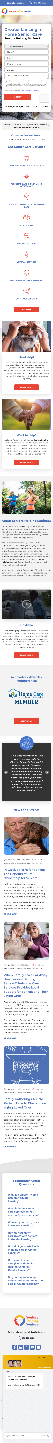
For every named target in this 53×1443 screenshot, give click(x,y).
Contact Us (26, 721)
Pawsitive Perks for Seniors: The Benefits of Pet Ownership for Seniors (24, 874)
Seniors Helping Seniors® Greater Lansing (26, 1332)
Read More (10, 914)
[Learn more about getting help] (26, 336)
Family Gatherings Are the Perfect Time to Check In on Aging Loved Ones (25, 1103)
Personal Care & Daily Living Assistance (26, 185)
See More (26, 309)
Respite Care (26, 225)
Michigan (27, 124)
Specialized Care (26, 243)
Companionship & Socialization (26, 165)
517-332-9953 (40, 3)
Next (47, 772)
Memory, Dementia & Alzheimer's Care (26, 205)
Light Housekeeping (27, 299)
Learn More (26, 387)
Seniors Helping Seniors (32, 909)
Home (7, 124)
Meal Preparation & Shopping (26, 280)
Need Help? (26, 357)
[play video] (26, 604)
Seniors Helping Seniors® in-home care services (23, 863)
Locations (16, 124)
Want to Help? (26, 435)
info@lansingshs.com (18, 106)
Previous (6, 772)
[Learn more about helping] (26, 414)
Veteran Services (26, 262)
